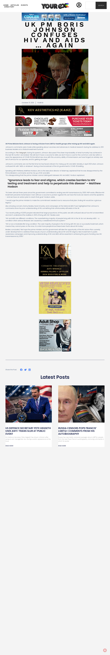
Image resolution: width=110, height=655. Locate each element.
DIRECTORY (9, 7)
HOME (5, 5)
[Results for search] (90, 10)
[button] (21, 370)
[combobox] (90, 5)
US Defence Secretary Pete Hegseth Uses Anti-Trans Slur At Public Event (28, 431)
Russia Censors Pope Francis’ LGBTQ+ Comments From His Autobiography (77, 431)
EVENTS (24, 5)
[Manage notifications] (105, 650)
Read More (9, 446)
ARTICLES (15, 5)
